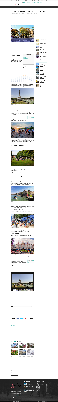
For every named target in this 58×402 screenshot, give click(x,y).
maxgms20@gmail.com (18, 395)
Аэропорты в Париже (42, 74)
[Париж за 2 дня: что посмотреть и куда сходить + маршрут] (37, 47)
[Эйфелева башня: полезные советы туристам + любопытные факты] (25, 384)
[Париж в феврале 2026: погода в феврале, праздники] (30, 345)
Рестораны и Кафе (38, 387)
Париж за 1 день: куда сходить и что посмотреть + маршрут (43, 43)
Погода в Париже (38, 388)
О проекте (39, 401)
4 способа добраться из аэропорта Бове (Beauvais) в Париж (43, 81)
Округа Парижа (38, 386)
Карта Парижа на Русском (17, 0)
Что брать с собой (24, 57)
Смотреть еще (19, 341)
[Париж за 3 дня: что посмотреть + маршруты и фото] (37, 50)
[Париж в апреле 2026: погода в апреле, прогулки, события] (22, 345)
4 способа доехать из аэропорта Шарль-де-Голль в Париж (43, 73)
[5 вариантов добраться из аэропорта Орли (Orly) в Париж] (37, 77)
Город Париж (37, 385)
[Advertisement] (22, 20)
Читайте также (13, 341)
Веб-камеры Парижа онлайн (23, 0)
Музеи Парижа (37, 389)
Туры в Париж (35, 0)
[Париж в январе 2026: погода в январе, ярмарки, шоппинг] (22, 352)
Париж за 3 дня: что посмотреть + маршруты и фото (43, 50)
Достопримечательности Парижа (40, 384)
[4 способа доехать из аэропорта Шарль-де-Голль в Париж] (37, 73)
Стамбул (42, 0)
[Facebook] (45, 0)
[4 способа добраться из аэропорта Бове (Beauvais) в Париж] (37, 81)
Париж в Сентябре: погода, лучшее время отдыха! (31, 117)
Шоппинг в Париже (38, 390)
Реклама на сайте (45, 401)
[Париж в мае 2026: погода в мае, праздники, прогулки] (14, 345)
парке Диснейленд (16, 260)
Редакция (42, 401)
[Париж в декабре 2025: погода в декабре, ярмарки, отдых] (30, 352)
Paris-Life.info (13, 14)
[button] (46, 7)
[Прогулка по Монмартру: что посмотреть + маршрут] (37, 53)
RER (40, 86)
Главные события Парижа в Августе (26, 58)
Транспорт (37, 391)
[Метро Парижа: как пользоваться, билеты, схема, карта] (37, 85)
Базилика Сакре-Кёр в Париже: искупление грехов (29, 322)
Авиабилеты (33, 0)
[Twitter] (46, 0)
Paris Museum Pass (39, 0)
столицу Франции (19, 112)
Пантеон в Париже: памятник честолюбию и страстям (16, 322)
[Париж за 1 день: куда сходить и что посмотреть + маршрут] (37, 44)
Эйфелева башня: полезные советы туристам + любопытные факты (30, 384)
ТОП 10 (37, 383)
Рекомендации (13, 325)
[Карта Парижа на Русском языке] (37, 40)
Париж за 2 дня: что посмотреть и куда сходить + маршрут (43, 47)
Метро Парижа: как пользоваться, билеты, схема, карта (43, 85)
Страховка (27, 0)
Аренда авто (30, 0)
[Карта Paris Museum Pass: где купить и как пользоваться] (37, 56)
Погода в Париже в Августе (25, 56)
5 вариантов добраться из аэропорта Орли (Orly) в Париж (43, 77)
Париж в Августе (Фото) (25, 63)
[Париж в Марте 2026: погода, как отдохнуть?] (14, 352)
